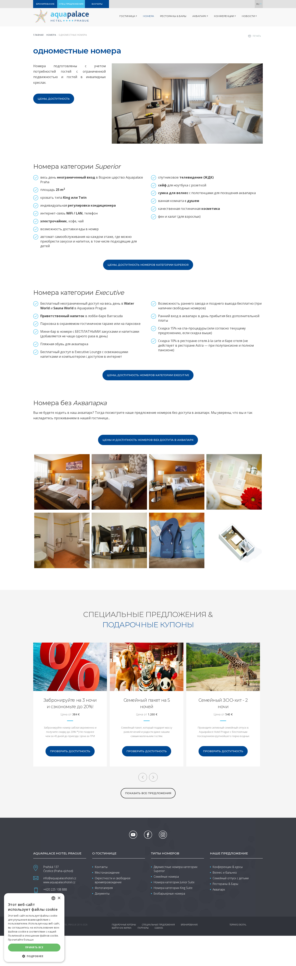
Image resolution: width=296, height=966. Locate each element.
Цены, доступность (54, 98)
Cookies (159, 927)
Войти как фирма (121, 927)
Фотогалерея (104, 888)
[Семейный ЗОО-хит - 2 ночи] (223, 667)
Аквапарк (219, 889)
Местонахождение (107, 872)
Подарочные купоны (124, 924)
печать (257, 35)
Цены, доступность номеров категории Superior (148, 264)
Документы (102, 893)
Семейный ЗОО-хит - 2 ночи (223, 703)
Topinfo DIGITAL (238, 924)
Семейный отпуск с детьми (231, 878)
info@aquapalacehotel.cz (59, 878)
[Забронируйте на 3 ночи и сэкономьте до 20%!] (70, 667)
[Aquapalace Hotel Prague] (61, 16)
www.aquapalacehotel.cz (59, 882)
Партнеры (143, 927)
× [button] (58, 898)
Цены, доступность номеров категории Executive (148, 375)
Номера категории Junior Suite (174, 882)
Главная (38, 34)
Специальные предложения (158, 924)
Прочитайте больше (21, 939)
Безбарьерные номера (169, 893)
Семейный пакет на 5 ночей (146, 703)
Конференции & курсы (228, 867)
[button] (34, 956)
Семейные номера (166, 876)
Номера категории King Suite (173, 888)
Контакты (101, 867)
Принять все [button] (34, 947)
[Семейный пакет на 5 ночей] (146, 667)
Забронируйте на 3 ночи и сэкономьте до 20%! (69, 703)
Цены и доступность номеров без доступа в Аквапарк (148, 439)
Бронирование (189, 924)
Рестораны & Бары (225, 884)
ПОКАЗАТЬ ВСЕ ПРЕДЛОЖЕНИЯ (148, 793)
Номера (51, 34)
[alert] (34, 927)
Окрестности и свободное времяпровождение (112, 880)
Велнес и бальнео (225, 872)
